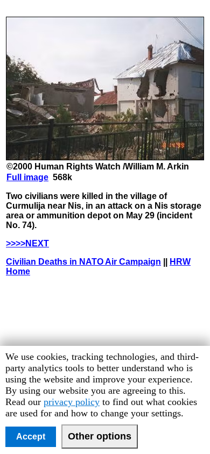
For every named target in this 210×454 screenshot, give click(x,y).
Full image (27, 177)
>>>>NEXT (27, 243)
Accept (30, 436)
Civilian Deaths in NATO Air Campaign (83, 261)
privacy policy (72, 401)
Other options (99, 436)
